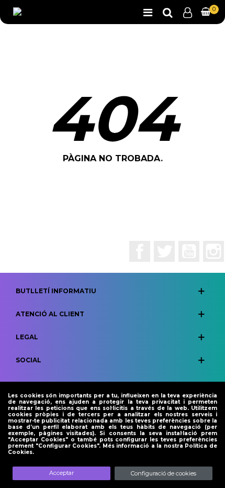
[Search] (167, 12)
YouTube (188, 251)
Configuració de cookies (163, 473)
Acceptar (61, 472)
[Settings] (187, 12)
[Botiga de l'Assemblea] (50, 12)
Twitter (164, 251)
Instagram (213, 251)
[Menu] (148, 12)
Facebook (139, 251)
